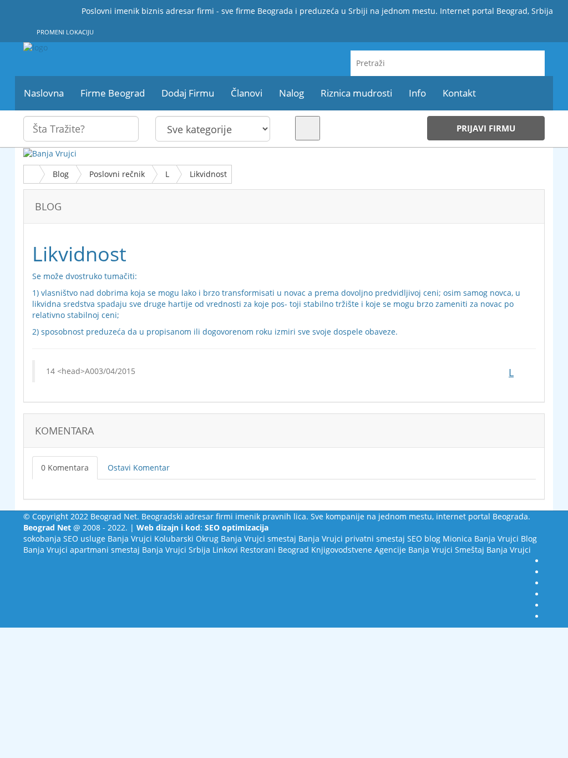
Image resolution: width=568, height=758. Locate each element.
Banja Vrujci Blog (505, 538)
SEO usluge (84, 538)
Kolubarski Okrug (186, 538)
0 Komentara (65, 467)
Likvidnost (208, 174)
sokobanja (42, 538)
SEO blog (423, 538)
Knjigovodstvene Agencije (358, 549)
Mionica (457, 538)
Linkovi (225, 549)
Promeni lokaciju (64, 32)
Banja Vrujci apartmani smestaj (81, 549)
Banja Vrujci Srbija (176, 549)
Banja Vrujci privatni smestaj (351, 538)
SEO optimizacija (236, 527)
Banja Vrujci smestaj (258, 538)
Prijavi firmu (486, 128)
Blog (61, 174)
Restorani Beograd (274, 549)
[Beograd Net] (104, 47)
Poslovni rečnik (117, 174)
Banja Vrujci (130, 538)
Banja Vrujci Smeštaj (446, 549)
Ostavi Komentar (139, 467)
